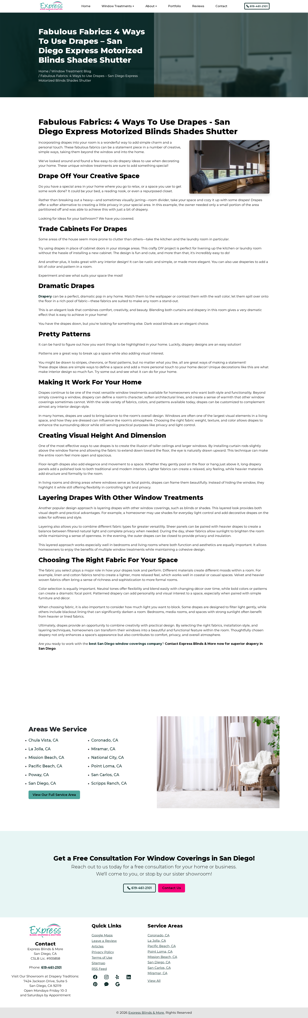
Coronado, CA (104, 740)
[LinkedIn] (130, 977)
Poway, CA (39, 774)
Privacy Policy (103, 952)
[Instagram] (108, 977)
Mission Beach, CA (46, 757)
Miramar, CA (103, 749)
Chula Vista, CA (43, 740)
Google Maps (102, 935)
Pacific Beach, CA (45, 766)
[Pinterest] (97, 984)
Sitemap (98, 963)
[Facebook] (97, 977)
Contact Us (171, 888)
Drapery (45, 296)
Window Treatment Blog (71, 71)
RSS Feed (99, 969)
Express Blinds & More (146, 1012)
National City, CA (107, 757)
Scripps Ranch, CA (109, 783)
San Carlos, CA (105, 774)
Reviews (198, 6)
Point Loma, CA (106, 766)
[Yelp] (119, 977)
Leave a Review (104, 941)
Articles (98, 946)
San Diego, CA (42, 783)
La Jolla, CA (40, 749)
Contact (221, 6)
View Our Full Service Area (54, 795)
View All (154, 981)
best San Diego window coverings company (125, 644)
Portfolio (174, 6)
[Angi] (108, 984)
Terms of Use (102, 957)
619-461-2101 (258, 6)
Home (85, 6)
